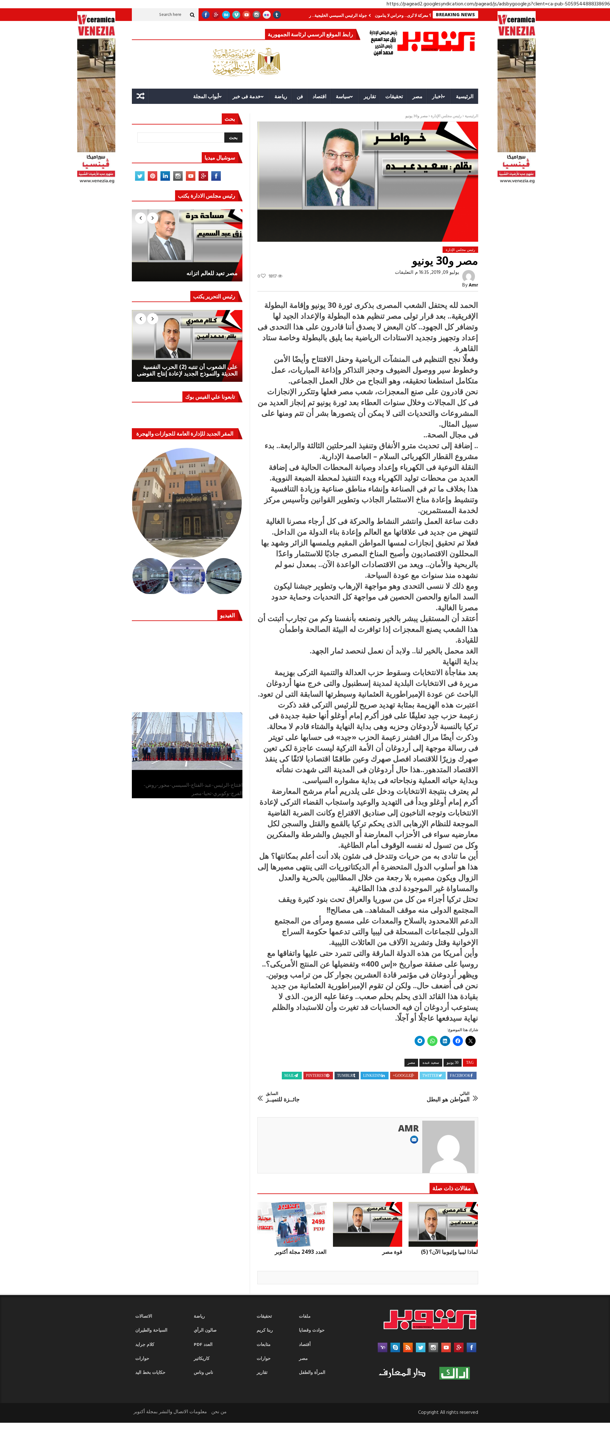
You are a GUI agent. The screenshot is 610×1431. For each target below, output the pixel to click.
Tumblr (345, 1075)
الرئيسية (464, 96)
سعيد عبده (431, 1062)
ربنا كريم (265, 1330)
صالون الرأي (205, 1330)
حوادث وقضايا (312, 1330)
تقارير (370, 96)
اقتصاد (319, 96)
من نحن (219, 1412)
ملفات (305, 1316)
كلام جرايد (144, 1344)
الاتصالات (143, 1316)
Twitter (430, 1075)
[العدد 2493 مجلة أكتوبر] (292, 1224)
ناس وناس (203, 1372)
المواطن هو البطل (448, 1097)
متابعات (264, 1344)
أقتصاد (305, 1344)
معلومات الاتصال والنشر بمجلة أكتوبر (170, 1412)
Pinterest (316, 1075)
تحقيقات (394, 96)
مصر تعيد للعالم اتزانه (212, 273)
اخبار (437, 96)
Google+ (402, 1075)
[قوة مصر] (367, 1224)
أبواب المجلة (206, 96)
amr (473, 285)
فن (300, 96)
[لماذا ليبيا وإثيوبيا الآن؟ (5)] (443, 1224)
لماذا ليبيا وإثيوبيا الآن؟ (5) (449, 1251)
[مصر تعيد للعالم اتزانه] (187, 245)
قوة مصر (392, 1251)
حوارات (142, 1358)
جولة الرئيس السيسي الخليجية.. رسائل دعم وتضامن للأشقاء (352, 15)
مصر (417, 96)
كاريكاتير (202, 1358)
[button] (187, 502)
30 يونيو (452, 1062)
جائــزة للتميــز (283, 1097)
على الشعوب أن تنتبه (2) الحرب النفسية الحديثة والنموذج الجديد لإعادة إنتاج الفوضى (187, 370)
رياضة (280, 96)
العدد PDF (203, 1344)
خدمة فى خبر (247, 96)
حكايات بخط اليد (150, 1372)
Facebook (460, 1075)
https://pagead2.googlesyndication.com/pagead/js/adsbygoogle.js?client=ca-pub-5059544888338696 (498, 4)
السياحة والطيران (151, 1330)
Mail (289, 1075)
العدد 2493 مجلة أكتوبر (301, 1251)
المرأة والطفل (312, 1372)
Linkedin (372, 1075)
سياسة (343, 96)
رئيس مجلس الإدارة (446, 116)
